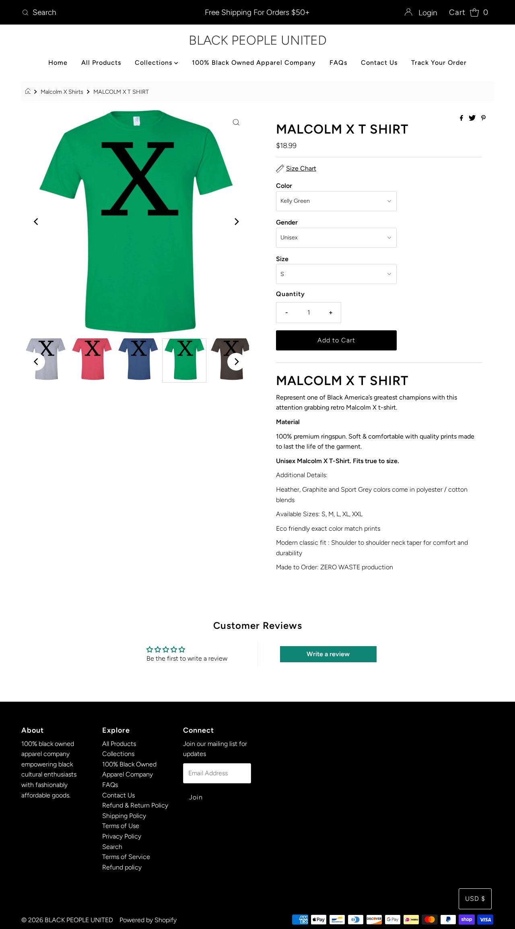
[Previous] (36, 222)
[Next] (236, 222)
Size (282, 259)
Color (284, 186)
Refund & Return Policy (135, 805)
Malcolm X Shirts (62, 91)
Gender (287, 222)
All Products (101, 62)
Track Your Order (439, 62)
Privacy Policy (121, 836)
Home (58, 62)
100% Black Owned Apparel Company (254, 62)
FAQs (338, 62)
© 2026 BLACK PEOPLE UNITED (67, 920)
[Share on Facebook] (462, 118)
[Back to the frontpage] (29, 91)
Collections (154, 62)
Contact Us (379, 62)
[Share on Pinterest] (483, 118)
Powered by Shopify (148, 920)
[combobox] (96, 12)
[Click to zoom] (236, 122)
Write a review (328, 654)
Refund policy (122, 867)
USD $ (475, 898)
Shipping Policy (124, 816)
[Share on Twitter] (473, 118)
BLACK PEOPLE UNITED (258, 40)
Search (112, 847)
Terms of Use (120, 826)
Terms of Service (126, 857)
